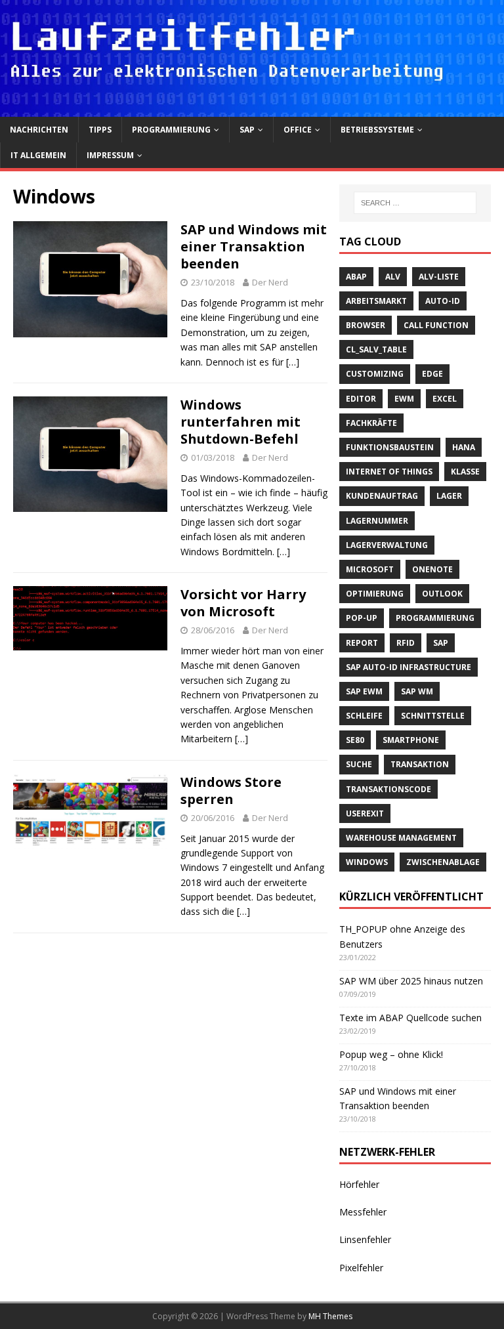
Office (298, 129)
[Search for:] (415, 203)
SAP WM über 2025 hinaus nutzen (411, 981)
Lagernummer (377, 520)
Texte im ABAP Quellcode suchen (410, 1017)
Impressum (110, 155)
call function (436, 325)
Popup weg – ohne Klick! (391, 1054)
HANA (463, 447)
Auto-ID (442, 300)
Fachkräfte (371, 423)
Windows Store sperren (231, 790)
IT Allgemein (38, 155)
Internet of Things (389, 471)
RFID (405, 642)
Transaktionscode (388, 789)
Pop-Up (361, 617)
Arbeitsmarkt (376, 300)
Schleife (364, 715)
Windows (367, 862)
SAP (247, 129)
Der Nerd (270, 282)
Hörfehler (359, 1184)
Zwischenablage (443, 862)
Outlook (442, 593)
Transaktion (419, 764)
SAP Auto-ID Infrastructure (408, 667)
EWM (404, 398)
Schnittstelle (433, 715)
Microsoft (370, 569)
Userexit (365, 813)
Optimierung (375, 593)
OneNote (432, 569)
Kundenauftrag (382, 495)
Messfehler (363, 1212)
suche (359, 764)
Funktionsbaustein (390, 447)
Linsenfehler (365, 1239)
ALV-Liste (439, 276)
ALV (392, 276)
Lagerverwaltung (387, 545)
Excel (444, 398)
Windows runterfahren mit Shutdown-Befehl (240, 422)
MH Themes (330, 1316)
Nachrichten (39, 129)
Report (362, 642)
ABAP (356, 276)
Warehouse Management (401, 837)
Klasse (465, 471)
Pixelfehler (361, 1267)
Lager (449, 495)
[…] (292, 362)
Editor (361, 398)
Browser (365, 325)
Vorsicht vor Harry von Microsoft (243, 602)
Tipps (100, 129)
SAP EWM (364, 691)
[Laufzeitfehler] (252, 108)
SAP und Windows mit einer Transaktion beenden (253, 246)
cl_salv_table (376, 349)
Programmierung (171, 129)
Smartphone (411, 740)
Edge (432, 373)
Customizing (375, 373)
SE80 (355, 740)
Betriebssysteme (377, 129)
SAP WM (417, 691)
